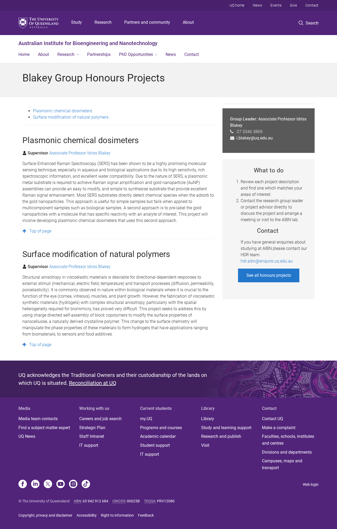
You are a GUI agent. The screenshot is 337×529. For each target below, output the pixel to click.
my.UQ (146, 418)
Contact (312, 5)
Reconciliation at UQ (92, 383)
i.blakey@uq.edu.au (254, 137)
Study (76, 22)
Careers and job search (100, 418)
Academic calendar (158, 436)
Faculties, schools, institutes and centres (288, 440)
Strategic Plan (92, 427)
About (188, 22)
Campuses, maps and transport (282, 464)
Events (275, 5)
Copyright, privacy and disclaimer (45, 515)
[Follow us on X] (48, 484)
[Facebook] (22, 484)
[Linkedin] (35, 484)
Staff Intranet (91, 436)
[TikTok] (86, 484)
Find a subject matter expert (44, 427)
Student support (155, 445)
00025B (133, 501)
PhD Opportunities (136, 54)
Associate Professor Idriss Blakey (80, 153)
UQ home (237, 5)
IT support (88, 445)
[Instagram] (73, 484)
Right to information (117, 515)
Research (103, 22)
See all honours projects (268, 275)
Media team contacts (38, 418)
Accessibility (87, 515)
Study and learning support (226, 427)
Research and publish (221, 436)
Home (23, 54)
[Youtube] (60, 484)
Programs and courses (161, 427)
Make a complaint (278, 427)
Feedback (146, 515)
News (257, 5)
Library (207, 418)
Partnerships (99, 54)
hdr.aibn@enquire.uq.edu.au (267, 261)
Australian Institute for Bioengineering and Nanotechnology (87, 43)
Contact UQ (272, 418)
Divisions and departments (287, 452)
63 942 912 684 (95, 501)
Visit (205, 445)
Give (293, 5)
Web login (311, 484)
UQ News (26, 436)
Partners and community (147, 22)
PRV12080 (166, 501)
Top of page (40, 231)
